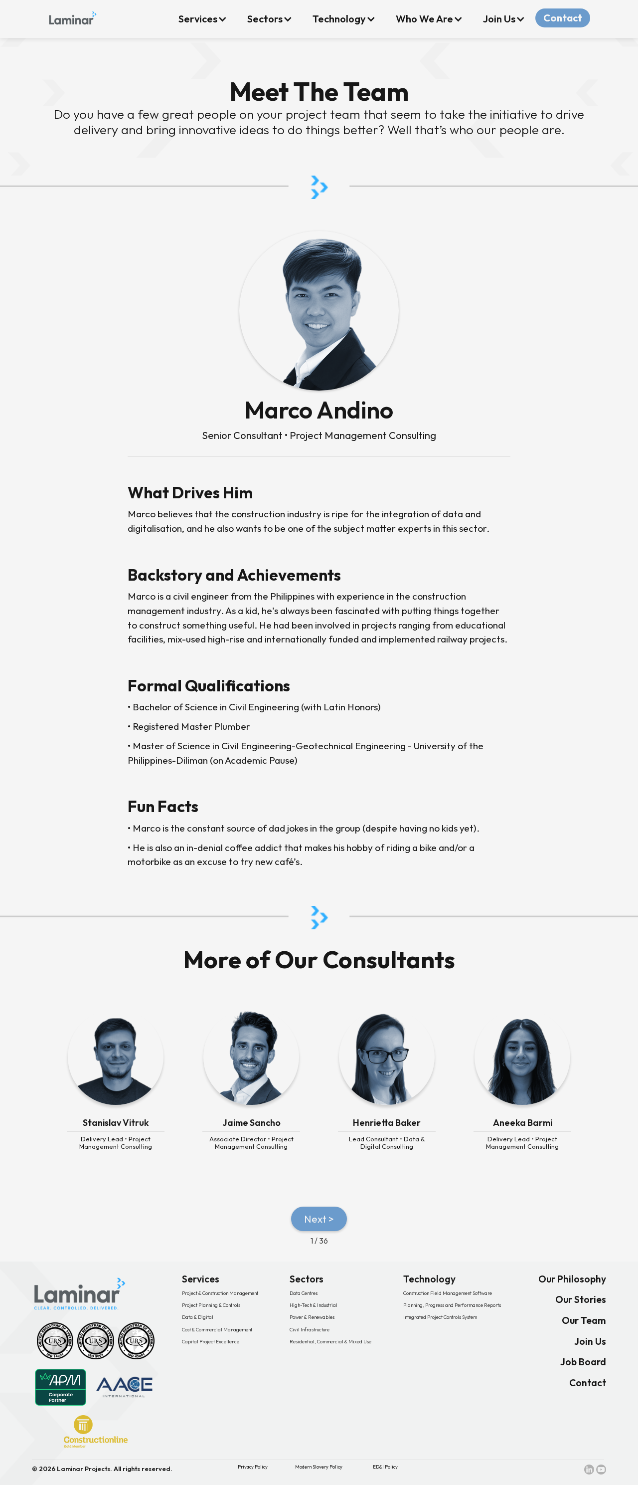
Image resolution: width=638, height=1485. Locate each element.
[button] (202, 19)
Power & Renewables (312, 1317)
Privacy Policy (253, 1467)
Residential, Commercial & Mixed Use (330, 1341)
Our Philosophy (572, 1279)
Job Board (583, 1362)
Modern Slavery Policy (318, 1467)
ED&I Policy (385, 1467)
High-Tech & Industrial (313, 1305)
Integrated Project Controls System (440, 1317)
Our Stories (580, 1299)
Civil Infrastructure (309, 1329)
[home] (73, 16)
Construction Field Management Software (447, 1293)
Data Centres (304, 1293)
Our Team (584, 1320)
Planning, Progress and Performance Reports (452, 1305)
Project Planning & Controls (211, 1305)
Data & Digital (197, 1317)
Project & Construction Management (220, 1293)
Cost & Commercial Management (217, 1329)
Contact (562, 17)
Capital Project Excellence (210, 1341)
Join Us (590, 1341)
